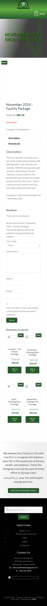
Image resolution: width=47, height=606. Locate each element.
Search (24, 517)
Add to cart (14, 370)
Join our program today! (23, 491)
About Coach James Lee (26, 534)
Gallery (25, 542)
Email (9, 291)
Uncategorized (22, 129)
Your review (12, 251)
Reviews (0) (14, 144)
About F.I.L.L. (24, 531)
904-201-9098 (25, 571)
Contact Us (24, 545)
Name (9, 279)
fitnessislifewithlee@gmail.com (25, 568)
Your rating (11, 241)
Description (14, 138)
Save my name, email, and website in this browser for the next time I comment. (22, 311)
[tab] (23, 138)
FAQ (25, 538)
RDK (34, 599)
